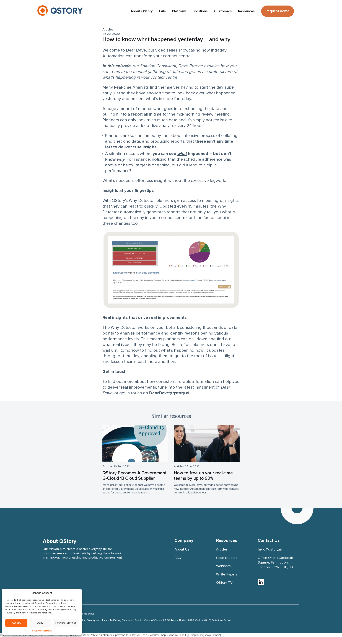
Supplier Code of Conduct (149, 620)
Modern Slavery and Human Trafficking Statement (105, 620)
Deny (40, 622)
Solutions (200, 11)
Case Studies (226, 558)
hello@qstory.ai (270, 549)
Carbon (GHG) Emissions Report (213, 620)
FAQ (162, 11)
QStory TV (224, 582)
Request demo (277, 11)
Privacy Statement (42, 631)
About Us (182, 549)
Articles (107, 29)
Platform (179, 11)
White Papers (226, 574)
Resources (246, 11)
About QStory (142, 11)
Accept (16, 622)
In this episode (116, 66)
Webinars (223, 566)
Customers (223, 11)
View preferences (65, 622)
